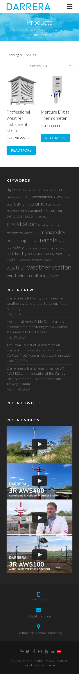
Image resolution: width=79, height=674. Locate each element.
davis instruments (32, 204)
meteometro (15, 233)
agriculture (42, 189)
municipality (52, 232)
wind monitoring (33, 275)
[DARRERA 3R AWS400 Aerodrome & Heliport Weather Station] (39, 481)
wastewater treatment (31, 259)
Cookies (62, 660)
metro (28, 233)
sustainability (17, 253)
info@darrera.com (40, 616)
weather (16, 267)
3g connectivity (21, 189)
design (57, 204)
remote (48, 240)
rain (35, 241)
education (13, 211)
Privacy (49, 660)
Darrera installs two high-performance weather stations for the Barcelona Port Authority (36, 303)
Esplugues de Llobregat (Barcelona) (40, 632)
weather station (49, 267)
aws (58, 196)
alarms (24, 196)
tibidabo (32, 254)
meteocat (55, 225)
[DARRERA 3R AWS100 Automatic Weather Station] (39, 554)
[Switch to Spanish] (58, 652)
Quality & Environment (40, 665)
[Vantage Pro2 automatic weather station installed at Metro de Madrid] (39, 444)
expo (29, 216)
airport (53, 189)
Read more (21, 150)
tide (40, 254)
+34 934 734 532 (39, 600)
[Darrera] (28, 6)
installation (21, 223)
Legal (38, 660)
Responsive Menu (69, 6)
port (11, 240)
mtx (36, 233)
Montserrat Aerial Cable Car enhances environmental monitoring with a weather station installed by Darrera (37, 326)
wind (11, 275)
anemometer (42, 196)
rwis (9, 248)
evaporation (53, 211)
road (62, 241)
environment (32, 210)
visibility (49, 254)
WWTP (54, 276)
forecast (40, 216)
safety (18, 247)
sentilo (42, 248)
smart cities (55, 248)
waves (47, 259)
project (24, 240)
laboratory (43, 225)
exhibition (15, 216)
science (31, 248)
